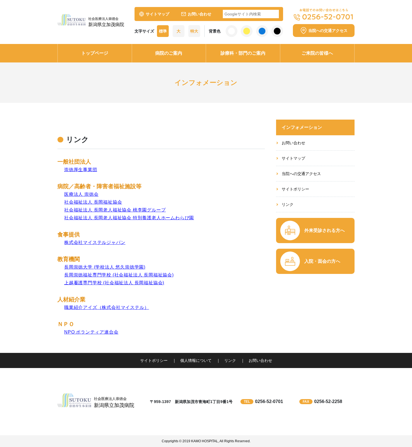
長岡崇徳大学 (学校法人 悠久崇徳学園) (104, 267)
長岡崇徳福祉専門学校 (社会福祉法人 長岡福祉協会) (119, 275)
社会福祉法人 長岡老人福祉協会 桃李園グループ (115, 210)
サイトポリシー (295, 189)
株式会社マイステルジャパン (94, 242)
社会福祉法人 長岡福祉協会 (93, 202)
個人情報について (196, 360)
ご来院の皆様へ (317, 53)
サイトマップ (157, 14)
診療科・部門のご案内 (243, 53)
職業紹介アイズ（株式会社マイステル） (106, 307)
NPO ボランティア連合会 (91, 332)
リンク (287, 204)
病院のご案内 (168, 53)
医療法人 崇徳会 (81, 194)
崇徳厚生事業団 (80, 169)
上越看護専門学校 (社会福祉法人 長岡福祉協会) (114, 282)
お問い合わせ (199, 14)
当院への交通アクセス (301, 173)
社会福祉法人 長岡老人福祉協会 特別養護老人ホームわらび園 (129, 217)
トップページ (94, 53)
